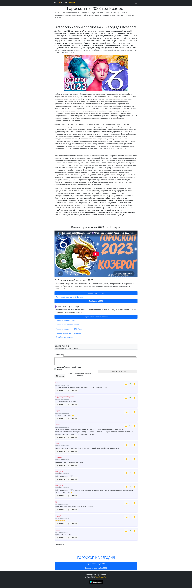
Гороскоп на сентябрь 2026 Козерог (70, 329)
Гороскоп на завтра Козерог (67, 321)
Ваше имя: (58, 354)
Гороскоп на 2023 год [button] (96, 293)
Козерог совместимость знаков (68, 333)
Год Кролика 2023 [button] (96, 301)
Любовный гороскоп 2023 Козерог (69, 297)
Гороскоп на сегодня (96, 557)
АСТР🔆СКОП (60, 2)
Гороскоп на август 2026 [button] (96, 564)
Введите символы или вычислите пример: (80, 374)
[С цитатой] (72, 390)
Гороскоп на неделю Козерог (67, 325)
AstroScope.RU (100, 577)
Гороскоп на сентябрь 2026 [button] (96, 568)
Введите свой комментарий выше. (67, 367)
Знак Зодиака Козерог (64, 337)
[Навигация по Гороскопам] (136, 3)
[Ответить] (61, 390)
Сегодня (71, 2)
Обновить (60, 376)
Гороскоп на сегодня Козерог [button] (96, 317)
